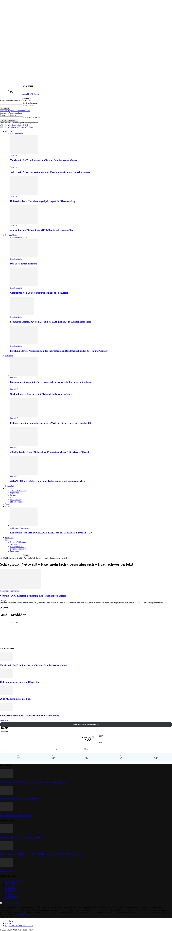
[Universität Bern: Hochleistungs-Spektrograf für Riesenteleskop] (24, 194)
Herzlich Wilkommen (18, 542)
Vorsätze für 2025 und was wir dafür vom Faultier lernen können (43, 160)
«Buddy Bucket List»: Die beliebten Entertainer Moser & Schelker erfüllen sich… (52, 452)
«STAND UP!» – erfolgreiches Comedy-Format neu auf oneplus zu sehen (47, 481)
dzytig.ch (13, 544)
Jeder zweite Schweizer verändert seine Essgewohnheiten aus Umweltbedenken (50, 172)
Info (6, 540)
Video (7, 506)
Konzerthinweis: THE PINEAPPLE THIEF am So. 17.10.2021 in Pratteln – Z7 (51, 532)
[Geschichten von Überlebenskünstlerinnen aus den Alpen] (24, 286)
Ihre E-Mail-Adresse (31, 118)
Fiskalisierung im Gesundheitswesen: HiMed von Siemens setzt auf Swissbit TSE (51, 423)
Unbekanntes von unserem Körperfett (19, 682)
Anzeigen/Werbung (18, 547)
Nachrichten (18, 134)
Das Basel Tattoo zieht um (23, 263)
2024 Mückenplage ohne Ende (15, 698)
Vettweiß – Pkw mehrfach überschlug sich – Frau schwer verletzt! (33, 595)
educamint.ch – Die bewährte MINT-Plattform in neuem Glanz (42, 230)
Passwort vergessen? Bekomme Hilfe (15, 111)
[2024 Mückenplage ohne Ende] (6, 694)
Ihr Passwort (28, 105)
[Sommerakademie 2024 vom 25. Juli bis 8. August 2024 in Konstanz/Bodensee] (22, 315)
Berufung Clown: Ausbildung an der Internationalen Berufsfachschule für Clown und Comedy (59, 351)
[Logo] (8, 127)
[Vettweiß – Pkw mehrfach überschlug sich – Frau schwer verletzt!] (20, 589)
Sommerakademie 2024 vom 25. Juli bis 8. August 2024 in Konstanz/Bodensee (50, 321)
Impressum (14, 551)
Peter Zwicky (15, 499)
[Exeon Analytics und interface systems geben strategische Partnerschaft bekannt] (24, 375)
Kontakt (8, 923)
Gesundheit (9, 486)
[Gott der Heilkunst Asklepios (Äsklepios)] (6, 832)
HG (11, 497)
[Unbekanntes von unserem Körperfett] (6, 677)
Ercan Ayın (14, 495)
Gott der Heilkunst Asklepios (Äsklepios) (21, 837)
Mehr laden (4, 720)
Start (2, 558)
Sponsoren (9, 537)
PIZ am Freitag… (17, 502)
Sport (7, 504)
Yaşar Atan (14, 493)
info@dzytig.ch (24, 914)
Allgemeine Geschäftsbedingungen (19, 925)
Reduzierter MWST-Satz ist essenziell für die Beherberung (29, 715)
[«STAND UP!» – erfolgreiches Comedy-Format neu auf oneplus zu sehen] (24, 474)
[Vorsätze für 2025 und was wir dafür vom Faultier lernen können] (24, 153)
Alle (11, 134)
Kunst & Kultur (11, 235)
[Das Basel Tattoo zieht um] (24, 257)
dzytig (2, 600)
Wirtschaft (9, 356)
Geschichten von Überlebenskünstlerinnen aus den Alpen (39, 292)
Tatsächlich (22, 237)
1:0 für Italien (7, 871)
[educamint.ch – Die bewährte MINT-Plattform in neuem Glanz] (24, 223)
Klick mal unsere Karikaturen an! (86, 724)
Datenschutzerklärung (18, 549)
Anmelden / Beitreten (30, 94)
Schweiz (8, 131)
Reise (15, 237)
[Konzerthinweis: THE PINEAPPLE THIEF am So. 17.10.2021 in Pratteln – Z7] (24, 526)
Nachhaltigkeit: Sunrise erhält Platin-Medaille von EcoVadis (41, 394)
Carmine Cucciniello (18, 490)
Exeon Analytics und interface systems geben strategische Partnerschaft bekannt (51, 382)
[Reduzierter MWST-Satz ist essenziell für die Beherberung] (6, 711)
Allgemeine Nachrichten (19, 528)
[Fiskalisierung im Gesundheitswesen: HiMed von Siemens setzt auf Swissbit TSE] (24, 416)
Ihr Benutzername (30, 103)
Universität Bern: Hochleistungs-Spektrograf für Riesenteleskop (42, 201)
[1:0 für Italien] (6, 866)
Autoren (8, 488)
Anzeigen (9, 921)
